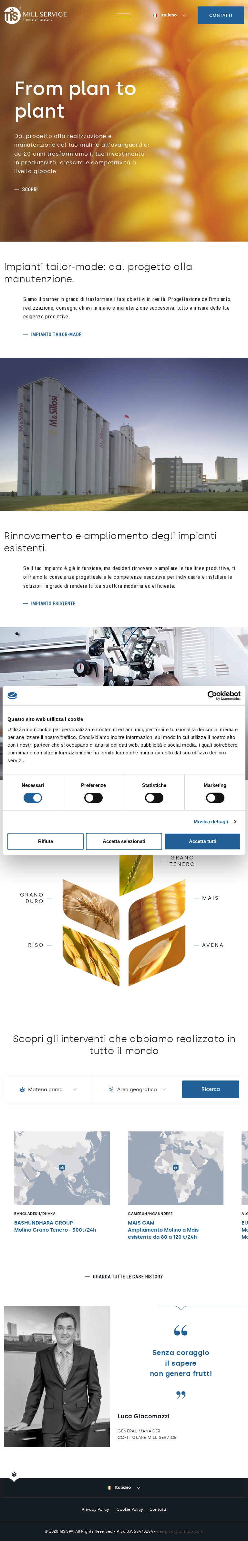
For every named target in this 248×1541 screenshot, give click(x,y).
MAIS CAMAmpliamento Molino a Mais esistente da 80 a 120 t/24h (163, 1230)
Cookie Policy (130, 1509)
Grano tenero (182, 861)
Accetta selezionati (124, 841)
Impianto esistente (53, 603)
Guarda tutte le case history (128, 1276)
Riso (36, 945)
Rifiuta (45, 841)
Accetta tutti (202, 841)
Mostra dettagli (211, 821)
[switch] (93, 798)
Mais (210, 898)
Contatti (220, 15)
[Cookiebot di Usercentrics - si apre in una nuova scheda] (212, 696)
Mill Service (35, 15)
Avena (213, 945)
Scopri (30, 189)
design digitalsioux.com (180, 1531)
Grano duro (32, 898)
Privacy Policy (95, 1509)
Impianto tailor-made (56, 334)
